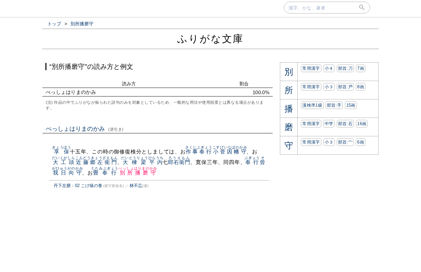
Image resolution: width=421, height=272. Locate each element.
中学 (329, 123)
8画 (360, 86)
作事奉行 (198, 151)
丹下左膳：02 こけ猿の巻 (78, 185)
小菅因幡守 (229, 151)
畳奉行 (105, 173)
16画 (361, 123)
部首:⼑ (345, 68)
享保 (61, 151)
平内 (156, 162)
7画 (360, 68)
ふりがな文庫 (210, 38)
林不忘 (136, 185)
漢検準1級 (312, 105)
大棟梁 (134, 162)
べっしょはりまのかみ (85, 128)
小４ (329, 68)
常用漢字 (311, 68)
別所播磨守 (137, 173)
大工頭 (63, 162)
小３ (329, 86)
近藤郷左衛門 (96, 162)
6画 (360, 142)
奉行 (252, 162)
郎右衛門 (179, 162)
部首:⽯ (345, 123)
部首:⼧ (345, 142)
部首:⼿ (334, 105)
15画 (351, 105)
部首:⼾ (345, 86)
